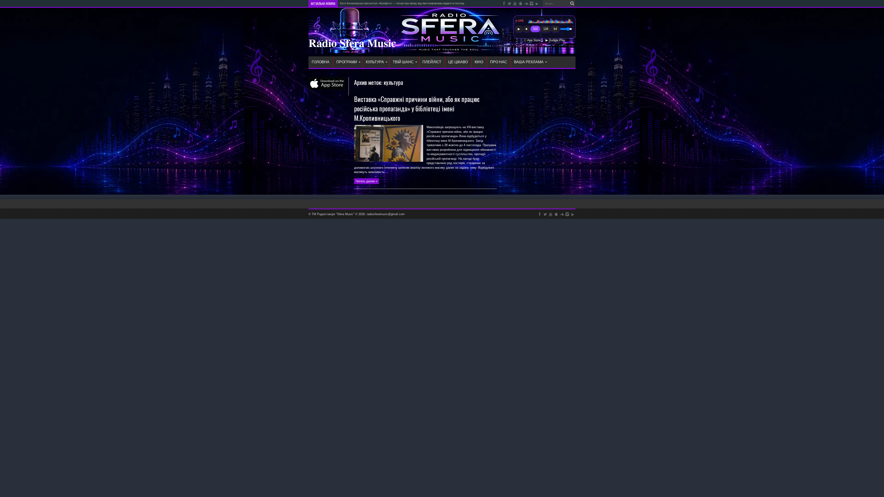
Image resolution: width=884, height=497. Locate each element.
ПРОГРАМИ (346, 62)
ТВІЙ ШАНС (403, 62)
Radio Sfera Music (352, 43)
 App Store (532, 40)
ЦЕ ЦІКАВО (458, 62)
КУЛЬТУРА (375, 62)
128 (545, 29)
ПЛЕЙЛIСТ (431, 62)
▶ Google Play (555, 40)
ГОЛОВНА (320, 62)
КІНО (479, 62)
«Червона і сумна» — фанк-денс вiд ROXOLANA (371, 3)
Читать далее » (366, 181)
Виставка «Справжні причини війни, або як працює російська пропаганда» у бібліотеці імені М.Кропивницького (417, 108)
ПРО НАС (498, 62)
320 (535, 29)
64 (555, 29)
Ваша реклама (529, 62)
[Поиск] (572, 3)
